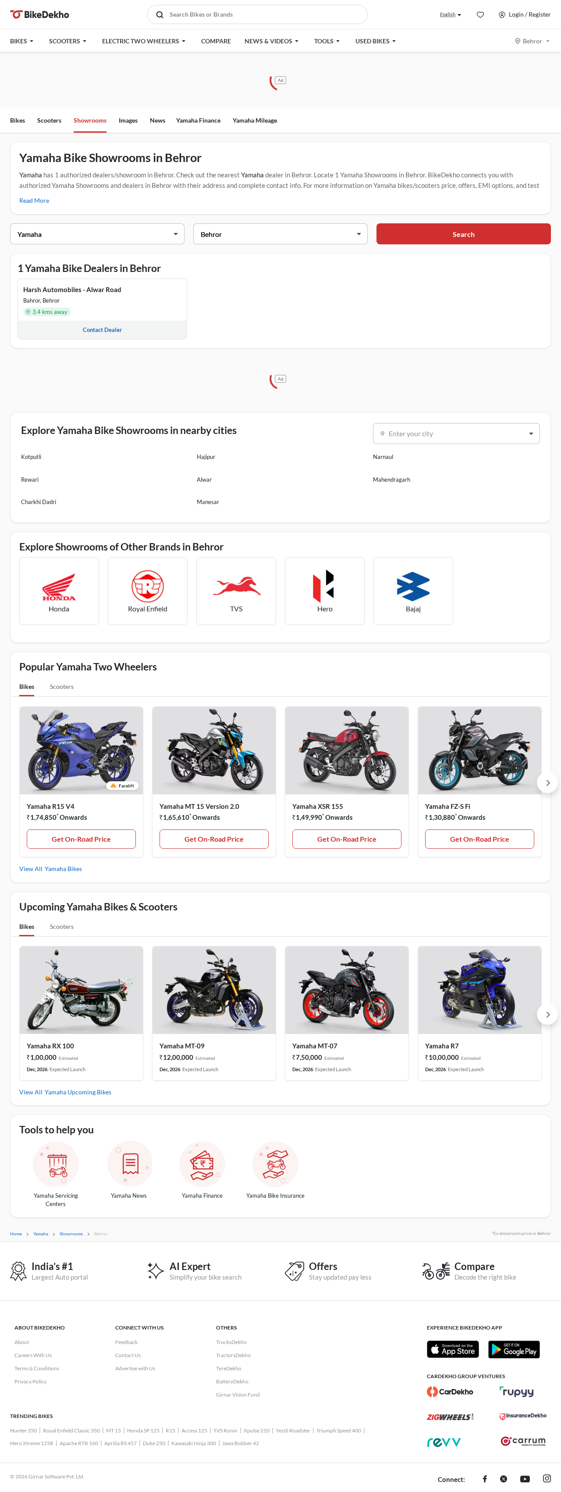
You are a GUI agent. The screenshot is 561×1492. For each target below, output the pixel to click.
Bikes (17, 120)
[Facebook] (485, 1479)
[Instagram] (547, 1479)
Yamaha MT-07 (314, 1046)
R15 (170, 1430)
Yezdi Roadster (293, 1430)
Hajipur (206, 456)
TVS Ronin (225, 1430)
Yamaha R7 (442, 1046)
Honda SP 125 (143, 1430)
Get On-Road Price (81, 839)
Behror (532, 41)
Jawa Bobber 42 (240, 1443)
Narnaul (383, 456)
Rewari (30, 479)
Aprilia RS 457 (120, 1443)
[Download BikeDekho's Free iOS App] (453, 1349)
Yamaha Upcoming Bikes (78, 1092)
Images (128, 120)
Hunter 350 (23, 1430)
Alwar (204, 479)
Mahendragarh (391, 479)
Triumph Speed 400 (338, 1430)
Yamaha (30, 175)
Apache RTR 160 (79, 1443)
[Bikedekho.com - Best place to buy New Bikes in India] (39, 14)
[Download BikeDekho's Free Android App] (514, 1349)
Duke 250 (154, 1443)
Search (464, 234)
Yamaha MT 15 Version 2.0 (199, 806)
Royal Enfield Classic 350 (71, 1430)
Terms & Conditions (36, 1368)
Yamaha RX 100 (50, 1046)
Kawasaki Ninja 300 (193, 1443)
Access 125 (194, 1430)
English (447, 14)
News (157, 120)
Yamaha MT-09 (182, 1046)
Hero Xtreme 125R (31, 1443)
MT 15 (113, 1430)
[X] (503, 1479)
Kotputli (31, 456)
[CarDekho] (450, 1392)
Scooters (49, 120)
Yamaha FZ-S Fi (447, 806)
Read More (34, 200)
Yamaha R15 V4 (51, 806)
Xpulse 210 (257, 1430)
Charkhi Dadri (38, 501)
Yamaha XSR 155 (317, 806)
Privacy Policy (30, 1381)
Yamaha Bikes (63, 868)
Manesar (208, 501)
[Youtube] (525, 1479)
